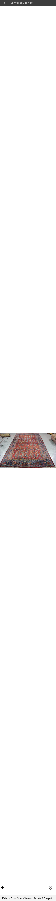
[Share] (47, 3)
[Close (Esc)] (53, 3)
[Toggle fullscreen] (41, 3)
